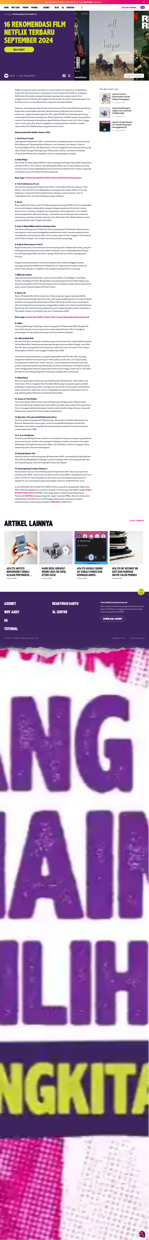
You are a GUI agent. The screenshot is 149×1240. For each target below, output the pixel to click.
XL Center (59, 611)
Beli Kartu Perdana (129, 7)
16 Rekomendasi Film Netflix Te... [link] (25, 14)
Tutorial (11, 628)
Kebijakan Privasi (118, 638)
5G (6, 620)
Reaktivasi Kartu (65, 603)
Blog (9, 14)
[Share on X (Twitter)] (69, 75)
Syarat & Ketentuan (137, 638)
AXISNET (10, 603)
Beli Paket (19, 49)
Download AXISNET (112, 618)
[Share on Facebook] (64, 75)
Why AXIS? (11, 611)
